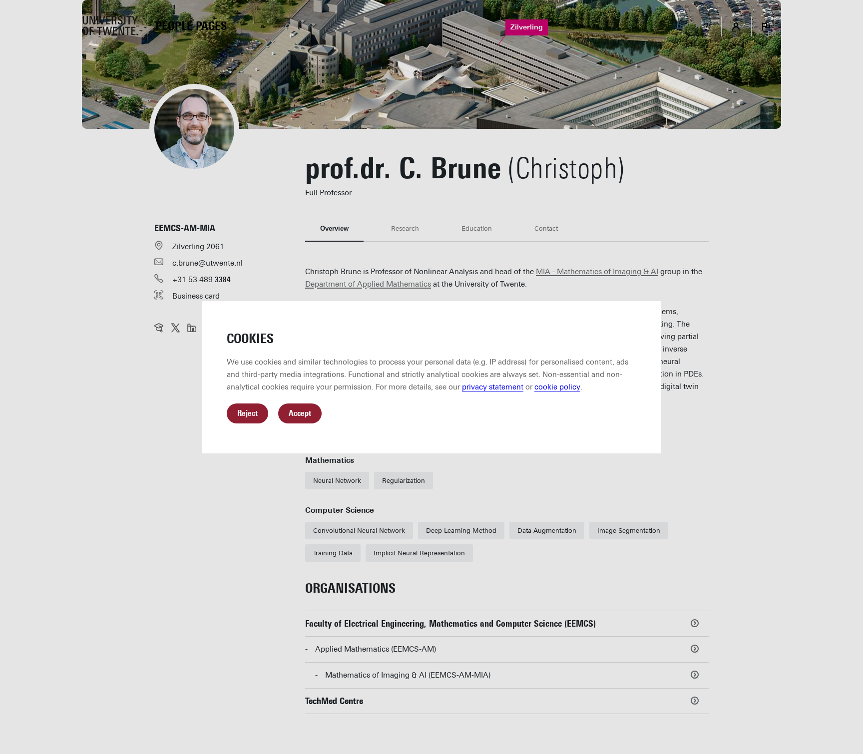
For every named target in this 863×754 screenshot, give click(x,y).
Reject (247, 413)
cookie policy (557, 386)
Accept (300, 413)
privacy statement (492, 386)
